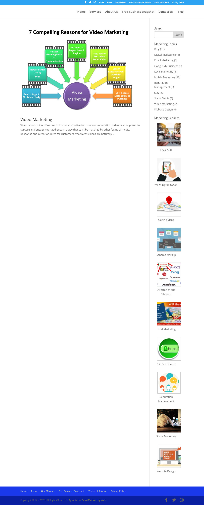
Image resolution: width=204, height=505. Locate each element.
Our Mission (120, 3)
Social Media (161, 98)
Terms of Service (161, 3)
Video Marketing (36, 119)
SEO (156, 93)
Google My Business (166, 66)
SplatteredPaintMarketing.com (87, 500)
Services (95, 12)
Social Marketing (166, 436)
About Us (111, 12)
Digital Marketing (164, 54)
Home (101, 3)
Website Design (163, 109)
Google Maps (166, 220)
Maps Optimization (166, 185)
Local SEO (166, 150)
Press (109, 3)
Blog (181, 12)
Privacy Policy (178, 3)
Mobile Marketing (164, 77)
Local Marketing (163, 71)
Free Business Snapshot (140, 3)
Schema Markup (166, 255)
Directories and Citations (166, 292)
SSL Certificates (166, 364)
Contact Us (166, 12)
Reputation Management (166, 399)
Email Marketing (164, 60)
